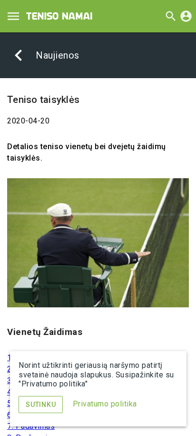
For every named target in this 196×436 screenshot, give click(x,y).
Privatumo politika (105, 403)
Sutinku (41, 404)
